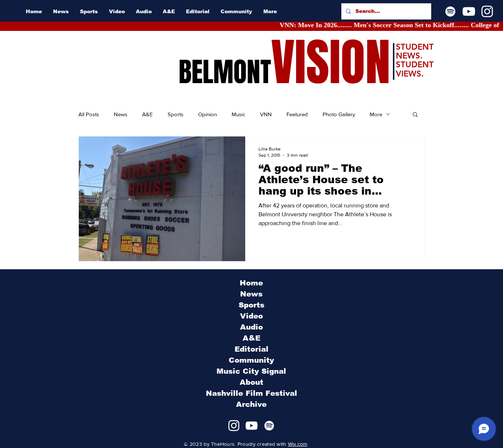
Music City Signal (251, 371)
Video (251, 316)
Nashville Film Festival (251, 393)
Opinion (207, 114)
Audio (251, 327)
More (376, 114)
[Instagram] (487, 11)
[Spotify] (450, 11)
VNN (266, 114)
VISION (330, 63)
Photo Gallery (339, 114)
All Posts (88, 114)
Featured (297, 114)
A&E (147, 114)
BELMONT (225, 72)
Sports (175, 114)
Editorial (251, 349)
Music (238, 114)
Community (251, 360)
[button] (415, 115)
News (120, 114)
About (251, 382)
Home (251, 283)
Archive (251, 404)
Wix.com (297, 444)
